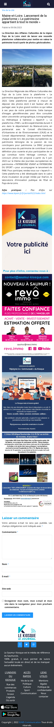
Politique (27, 683)
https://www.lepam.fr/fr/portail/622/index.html (23, 193)
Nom (5, 564)
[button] (20, 644)
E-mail (6, 576)
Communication (29, 693)
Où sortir (10, 700)
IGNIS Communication (30, 722)
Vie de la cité (8, 10)
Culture (27, 687)
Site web (6, 588)
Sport (27, 690)
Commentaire (10, 532)
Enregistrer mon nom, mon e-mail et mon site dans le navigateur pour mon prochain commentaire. (28, 604)
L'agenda (10, 697)
